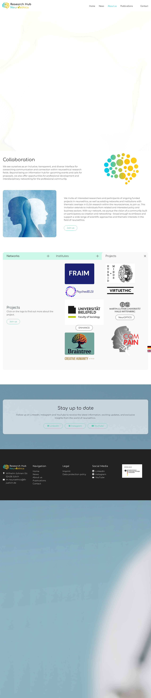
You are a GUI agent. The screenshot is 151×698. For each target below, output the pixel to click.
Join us (70, 228)
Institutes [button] (62, 256)
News (101, 6)
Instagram (76, 426)
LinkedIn (54, 426)
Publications (126, 6)
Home (92, 6)
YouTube (99, 426)
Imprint (66, 471)
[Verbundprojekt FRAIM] (84, 274)
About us (112, 6)
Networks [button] (13, 256)
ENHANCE (84, 327)
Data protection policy (74, 474)
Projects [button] (110, 256)
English (149, 351)
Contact (144, 6)
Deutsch (149, 347)
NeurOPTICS (125, 317)
